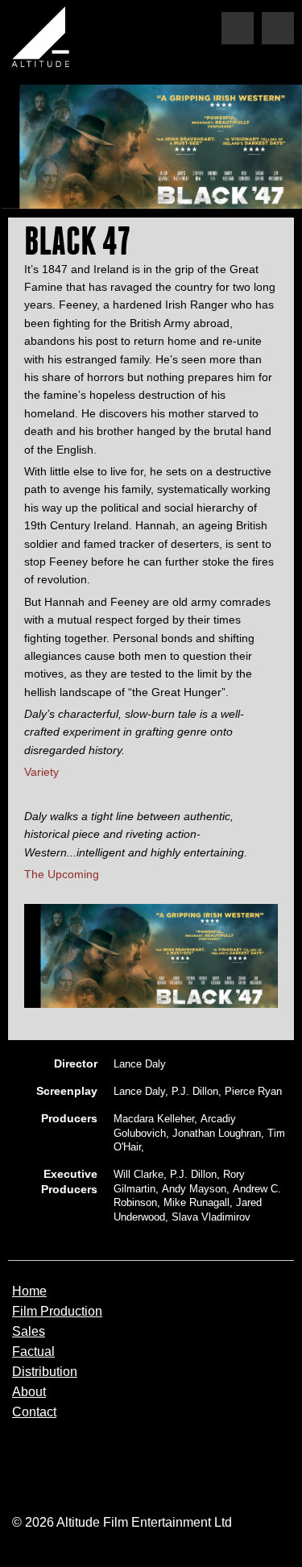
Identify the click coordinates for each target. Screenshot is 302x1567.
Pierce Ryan (253, 1091)
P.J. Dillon (195, 1091)
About (29, 1392)
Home (29, 1291)
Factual (33, 1351)
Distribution (44, 1372)
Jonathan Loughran (216, 1133)
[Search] (237, 28)
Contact (34, 1412)
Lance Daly (140, 1064)
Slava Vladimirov (211, 1217)
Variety (41, 771)
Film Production (57, 1311)
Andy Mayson (194, 1189)
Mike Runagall (196, 1202)
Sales (28, 1331)
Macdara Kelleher (154, 1119)
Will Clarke (138, 1174)
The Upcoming (61, 874)
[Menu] (278, 28)
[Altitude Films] (44, 40)
